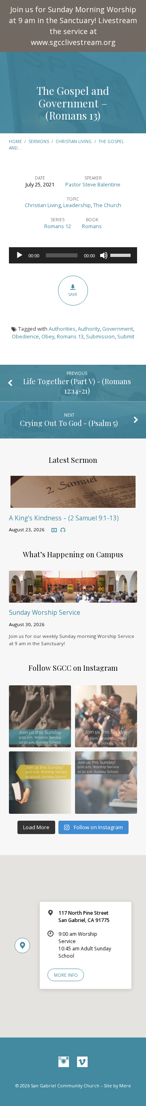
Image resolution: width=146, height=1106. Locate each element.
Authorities (62, 328)
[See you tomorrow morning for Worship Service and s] (40, 782)
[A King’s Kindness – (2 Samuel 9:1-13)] (73, 503)
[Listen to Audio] (62, 530)
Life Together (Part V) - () (77, 386)
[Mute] (104, 255)
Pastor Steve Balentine (92, 184)
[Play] (19, 255)
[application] (73, 255)
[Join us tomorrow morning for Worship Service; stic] (40, 716)
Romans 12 (57, 226)
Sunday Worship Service (44, 612)
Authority (89, 328)
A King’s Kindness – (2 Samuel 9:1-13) (64, 518)
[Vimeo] (82, 1062)
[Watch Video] (54, 530)
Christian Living (74, 141)
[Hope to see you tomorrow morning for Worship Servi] (106, 716)
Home (15, 141)
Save (73, 294)
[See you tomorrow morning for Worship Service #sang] (106, 782)
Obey (47, 336)
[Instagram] (63, 1062)
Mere (125, 1085)
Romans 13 (73, 115)
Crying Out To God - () (69, 423)
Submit (125, 336)
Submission (100, 336)
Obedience (25, 336)
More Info (66, 975)
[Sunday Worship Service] (73, 597)
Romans (92, 226)
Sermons (38, 141)
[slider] (121, 254)
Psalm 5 (103, 423)
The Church (107, 205)
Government (117, 328)
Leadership (77, 205)
